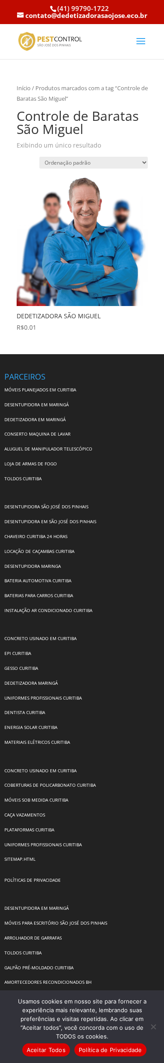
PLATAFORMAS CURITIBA (29, 830)
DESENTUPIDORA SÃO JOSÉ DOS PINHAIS (46, 506)
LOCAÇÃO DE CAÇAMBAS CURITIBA (39, 551)
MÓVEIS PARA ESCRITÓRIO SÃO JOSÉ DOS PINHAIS (55, 923)
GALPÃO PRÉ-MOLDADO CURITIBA (38, 967)
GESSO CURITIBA (21, 668)
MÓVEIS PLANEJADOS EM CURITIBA (40, 390)
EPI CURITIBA (17, 653)
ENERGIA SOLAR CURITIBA (30, 727)
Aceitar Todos (46, 1049)
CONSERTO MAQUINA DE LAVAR (38, 434)
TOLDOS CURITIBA (23, 478)
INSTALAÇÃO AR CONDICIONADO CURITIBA (48, 610)
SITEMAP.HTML (19, 859)
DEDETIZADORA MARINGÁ (31, 683)
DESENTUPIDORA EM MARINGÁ (36, 404)
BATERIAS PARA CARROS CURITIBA (38, 595)
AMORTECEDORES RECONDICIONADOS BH (47, 982)
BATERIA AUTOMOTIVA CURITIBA (37, 580)
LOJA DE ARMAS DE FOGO (30, 464)
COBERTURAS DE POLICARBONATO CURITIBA (50, 785)
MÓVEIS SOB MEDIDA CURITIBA (36, 800)
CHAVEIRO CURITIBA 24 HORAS (35, 536)
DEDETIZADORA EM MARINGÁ (35, 419)
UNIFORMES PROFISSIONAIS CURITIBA (43, 698)
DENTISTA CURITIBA (24, 712)
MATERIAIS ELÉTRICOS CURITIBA (37, 742)
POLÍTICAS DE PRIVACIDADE (32, 880)
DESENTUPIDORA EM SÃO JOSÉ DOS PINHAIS (50, 521)
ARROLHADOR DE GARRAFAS (33, 938)
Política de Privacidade (110, 1049)
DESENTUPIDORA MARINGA (32, 566)
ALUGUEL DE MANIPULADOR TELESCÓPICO (48, 449)
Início (24, 88)
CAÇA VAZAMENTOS (24, 815)
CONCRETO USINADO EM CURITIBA (40, 638)
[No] (153, 1026)
